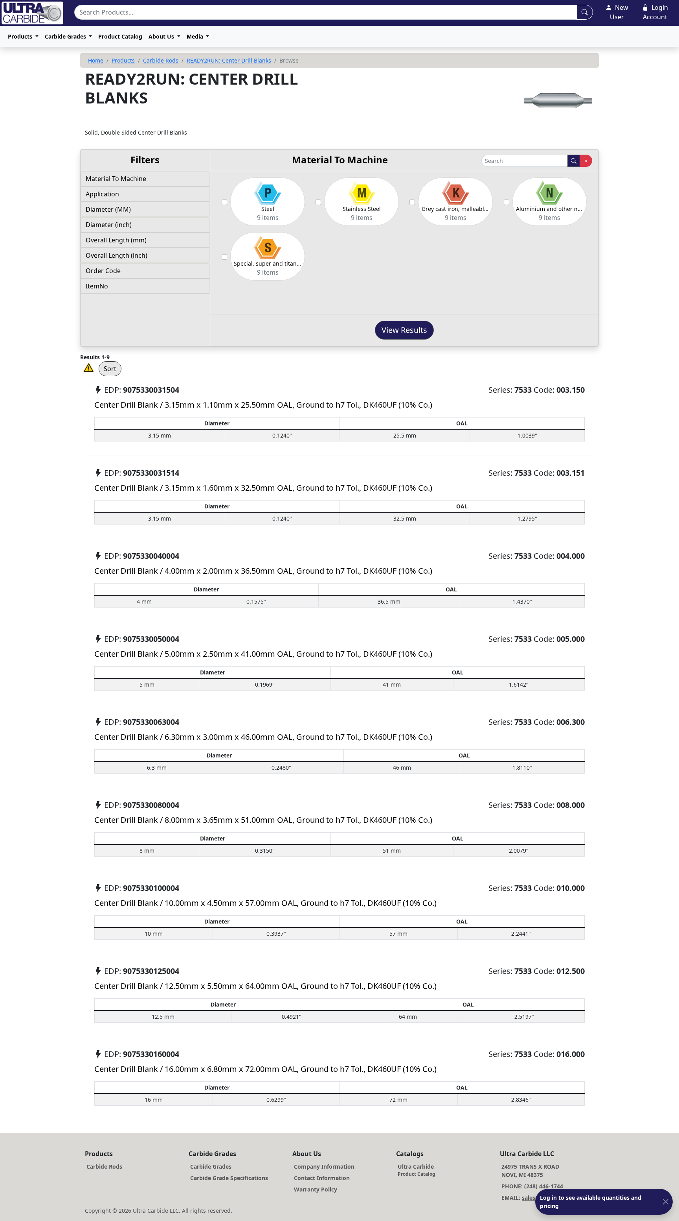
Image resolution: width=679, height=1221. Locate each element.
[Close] (666, 1202)
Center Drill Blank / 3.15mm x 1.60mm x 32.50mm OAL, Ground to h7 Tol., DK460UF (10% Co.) (263, 487)
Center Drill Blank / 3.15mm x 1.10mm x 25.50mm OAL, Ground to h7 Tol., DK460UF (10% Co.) (263, 404)
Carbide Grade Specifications (229, 1178)
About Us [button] (162, 36)
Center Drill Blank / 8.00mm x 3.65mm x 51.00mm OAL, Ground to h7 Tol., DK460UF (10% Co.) (263, 820)
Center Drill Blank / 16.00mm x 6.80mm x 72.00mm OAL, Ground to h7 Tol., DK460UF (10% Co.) (265, 1069)
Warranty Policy (315, 1189)
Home (95, 60)
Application (102, 194)
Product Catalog (120, 36)
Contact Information (322, 1178)
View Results (404, 330)
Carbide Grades (210, 1166)
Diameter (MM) (108, 209)
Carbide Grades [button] (66, 36)
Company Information (324, 1166)
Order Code (103, 270)
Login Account (655, 12)
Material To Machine (116, 178)
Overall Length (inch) (116, 255)
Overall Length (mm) (116, 240)
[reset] (586, 161)
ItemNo (97, 286)
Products (123, 60)
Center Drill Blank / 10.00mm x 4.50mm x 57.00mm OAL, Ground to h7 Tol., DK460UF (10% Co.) (265, 903)
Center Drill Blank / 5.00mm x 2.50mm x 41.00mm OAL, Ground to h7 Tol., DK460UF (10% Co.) (263, 653)
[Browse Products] (584, 12)
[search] (573, 161)
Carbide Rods (160, 60)
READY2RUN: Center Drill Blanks (229, 60)
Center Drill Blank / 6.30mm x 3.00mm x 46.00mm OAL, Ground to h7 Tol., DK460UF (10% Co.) (263, 736)
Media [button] (196, 36)
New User (619, 12)
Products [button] (21, 36)
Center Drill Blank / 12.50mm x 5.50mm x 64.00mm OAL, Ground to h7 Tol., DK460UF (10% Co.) (265, 986)
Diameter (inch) (109, 224)
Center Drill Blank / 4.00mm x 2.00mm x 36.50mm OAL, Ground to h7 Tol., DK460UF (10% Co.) (263, 570)
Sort (110, 368)
